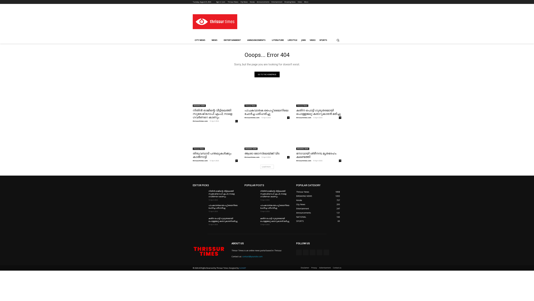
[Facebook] (324, 2)
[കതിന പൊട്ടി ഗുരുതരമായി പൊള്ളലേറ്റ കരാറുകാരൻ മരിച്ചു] (318, 95)
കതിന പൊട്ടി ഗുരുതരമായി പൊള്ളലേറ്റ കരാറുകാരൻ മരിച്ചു (318, 112)
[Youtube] (339, 2)
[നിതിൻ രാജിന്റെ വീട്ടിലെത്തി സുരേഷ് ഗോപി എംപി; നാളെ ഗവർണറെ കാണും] (215, 95)
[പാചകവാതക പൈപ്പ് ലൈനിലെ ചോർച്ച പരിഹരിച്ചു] (267, 95)
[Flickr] (312, 252)
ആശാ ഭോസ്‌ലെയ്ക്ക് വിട (261, 153)
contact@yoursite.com (252, 256)
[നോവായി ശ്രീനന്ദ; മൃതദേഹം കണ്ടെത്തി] (318, 138)
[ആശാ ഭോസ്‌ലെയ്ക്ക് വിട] (267, 138)
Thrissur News (250, 106)
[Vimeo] (335, 2)
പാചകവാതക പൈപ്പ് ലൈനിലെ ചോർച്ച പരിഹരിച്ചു (266, 112)
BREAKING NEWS (199, 106)
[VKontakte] (326, 252)
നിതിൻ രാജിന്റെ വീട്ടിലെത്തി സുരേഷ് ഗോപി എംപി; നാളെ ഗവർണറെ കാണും (212, 114)
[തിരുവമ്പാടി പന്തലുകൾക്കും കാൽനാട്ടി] (215, 138)
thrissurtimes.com (200, 121)
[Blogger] (299, 252)
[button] (338, 40)
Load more (266, 167)
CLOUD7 (242, 268)
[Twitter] (332, 2)
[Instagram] (328, 2)
